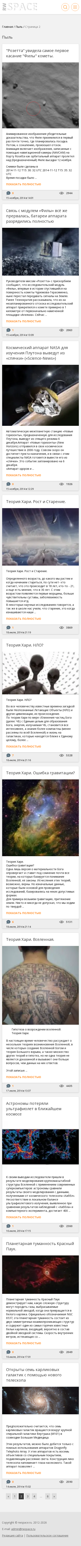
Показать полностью (23, 184)
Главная (7, 27)
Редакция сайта (12, 1535)
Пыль (19, 27)
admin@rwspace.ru (23, 1529)
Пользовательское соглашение (47, 1535)
